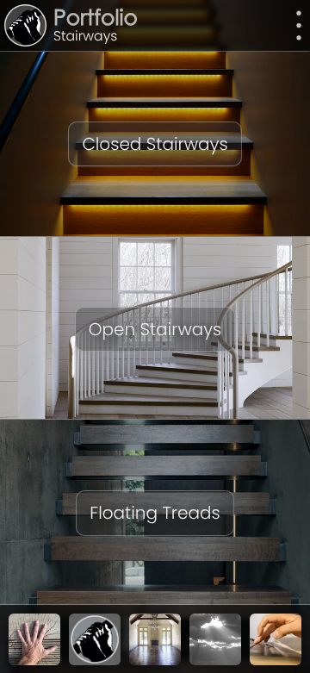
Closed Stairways (154, 144)
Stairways (85, 37)
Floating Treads (155, 513)
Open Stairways (155, 329)
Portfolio (95, 20)
